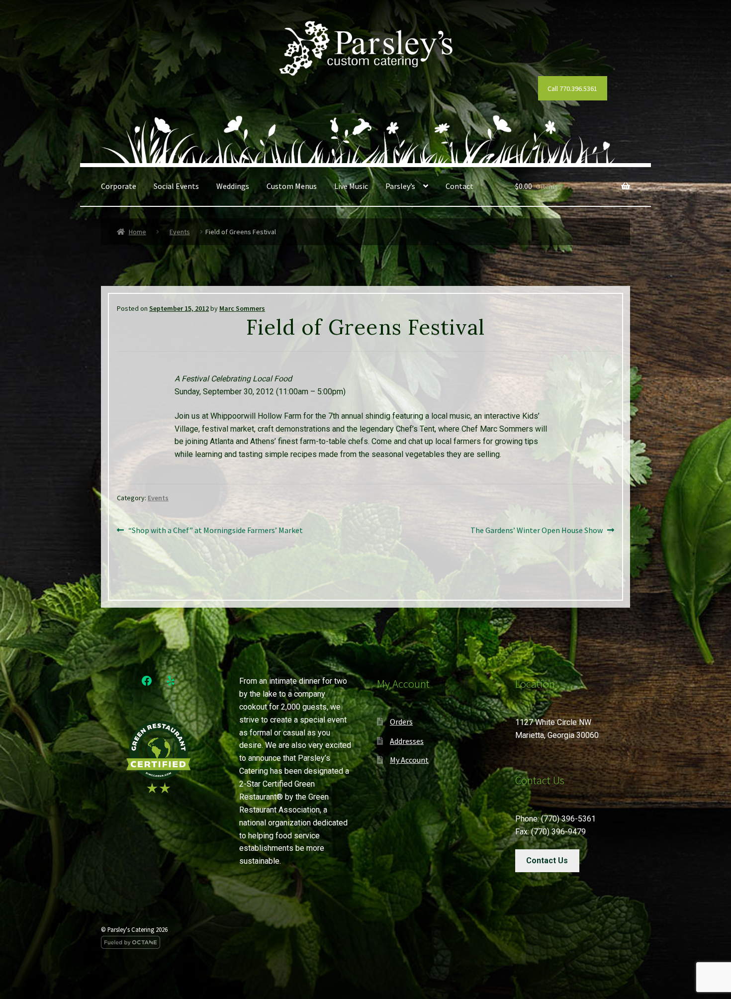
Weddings (232, 186)
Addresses (407, 741)
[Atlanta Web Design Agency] (365, 942)
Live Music (351, 186)
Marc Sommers (242, 308)
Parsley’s (400, 186)
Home (137, 231)
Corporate (118, 186)
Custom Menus (292, 186)
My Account (409, 760)
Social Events (176, 186)
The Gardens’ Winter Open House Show (536, 531)
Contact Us (547, 860)
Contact (459, 186)
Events (180, 231)
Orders (401, 722)
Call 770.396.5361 (572, 88)
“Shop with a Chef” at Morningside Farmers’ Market (215, 531)
